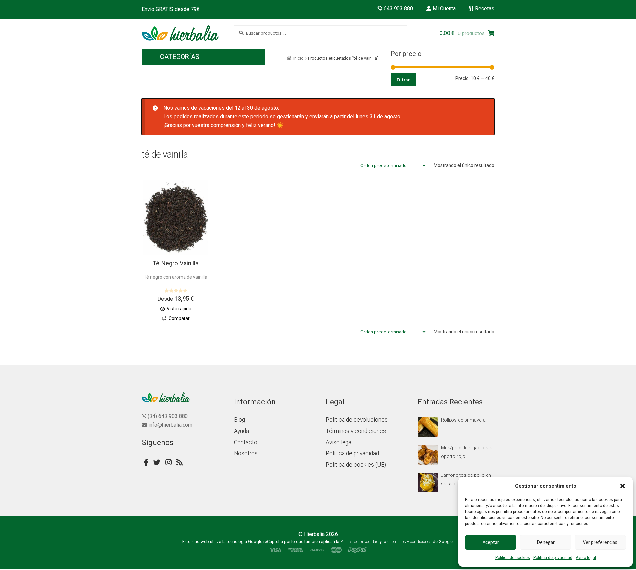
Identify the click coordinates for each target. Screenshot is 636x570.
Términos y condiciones (356, 431)
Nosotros (246, 453)
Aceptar (491, 542)
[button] (622, 486)
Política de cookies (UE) (356, 464)
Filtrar (403, 80)
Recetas (484, 8)
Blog (239, 419)
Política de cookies (512, 557)
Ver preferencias (600, 542)
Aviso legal (586, 557)
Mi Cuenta (444, 8)
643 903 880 (398, 8)
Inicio (298, 58)
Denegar (546, 542)
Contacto (245, 442)
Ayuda (241, 431)
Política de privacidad (552, 557)
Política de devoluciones (357, 419)
